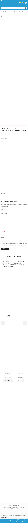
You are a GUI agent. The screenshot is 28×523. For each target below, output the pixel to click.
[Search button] (26, 8)
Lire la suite (8, 380)
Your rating (3, 209)
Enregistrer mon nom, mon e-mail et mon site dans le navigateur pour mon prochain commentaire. (15, 244)
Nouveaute (16, 133)
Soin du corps (11, 11)
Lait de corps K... (8, 375)
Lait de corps (19, 11)
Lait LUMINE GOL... (20, 375)
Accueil (4, 11)
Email (2, 237)
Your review (4, 213)
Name (3, 231)
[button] (23, 380)
